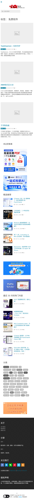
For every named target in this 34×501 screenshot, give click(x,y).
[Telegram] (6, 465)
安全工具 (24, 381)
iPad (15, 372)
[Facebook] (2, 465)
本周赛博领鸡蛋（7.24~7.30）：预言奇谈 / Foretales (21, 313)
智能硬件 (11, 387)
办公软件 (25, 378)
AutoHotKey (7, 370)
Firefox (26, 370)
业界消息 (13, 378)
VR (16, 375)
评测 (12, 395)
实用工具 (6, 384)
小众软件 (11, 495)
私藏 (22, 389)
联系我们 (3, 428)
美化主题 (6, 395)
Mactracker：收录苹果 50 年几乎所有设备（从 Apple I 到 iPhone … (22, 248)
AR (20, 367)
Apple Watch (13, 367)
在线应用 (10, 381)
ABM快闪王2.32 (7, 85)
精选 (12, 392)
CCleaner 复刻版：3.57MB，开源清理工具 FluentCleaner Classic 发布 (22, 337)
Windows (6, 378)
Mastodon (13, 470)
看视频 (17, 389)
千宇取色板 (5, 125)
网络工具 (24, 392)
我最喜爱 (13, 384)
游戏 (5, 389)
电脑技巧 (10, 389)
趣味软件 (17, 395)
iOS (11, 372)
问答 (23, 395)
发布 (2, 441)
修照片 (19, 378)
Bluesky (19, 470)
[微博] (14, 465)
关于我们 (3, 427)
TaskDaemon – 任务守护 (10, 46)
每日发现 (25, 387)
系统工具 (3, 49)
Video (11, 375)
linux (25, 372)
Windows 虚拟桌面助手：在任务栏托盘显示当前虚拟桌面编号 (22, 224)
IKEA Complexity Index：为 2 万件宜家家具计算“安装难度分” (22, 325)
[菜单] (2, 2)
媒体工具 (3, 128)
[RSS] (22, 465)
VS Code (21, 375)
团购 (5, 381)
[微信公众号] (10, 465)
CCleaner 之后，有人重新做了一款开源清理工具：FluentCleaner (22, 200)
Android (6, 367)
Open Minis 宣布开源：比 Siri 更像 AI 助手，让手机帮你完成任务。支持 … (21, 349)
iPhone (20, 372)
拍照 (25, 384)
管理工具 (6, 392)
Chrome (19, 370)
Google (6, 372)
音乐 (27, 395)
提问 (2, 449)
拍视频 (6, 387)
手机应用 (19, 384)
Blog (14, 370)
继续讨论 (3, 430)
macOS (6, 375)
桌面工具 (18, 387)
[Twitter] (18, 465)
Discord (24, 470)
